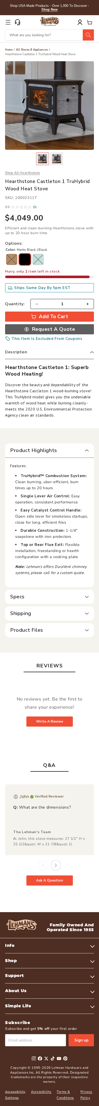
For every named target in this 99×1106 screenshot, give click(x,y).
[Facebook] (40, 1058)
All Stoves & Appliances (32, 50)
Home (8, 50)
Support (14, 975)
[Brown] (11, 259)
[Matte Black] (24, 259)
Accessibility (41, 1092)
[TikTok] (53, 1058)
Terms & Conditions (65, 1095)
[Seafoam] (38, 259)
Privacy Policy (86, 1095)
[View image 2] (56, 158)
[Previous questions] (43, 865)
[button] (8, 22)
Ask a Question (49, 880)
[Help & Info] (17, 22)
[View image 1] (42, 158)
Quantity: (15, 304)
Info (9, 945)
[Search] (88, 34)
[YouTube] (59, 1058)
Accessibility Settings (15, 1095)
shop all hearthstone (22, 173)
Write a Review (49, 721)
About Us (16, 990)
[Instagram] (34, 1058)
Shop (11, 960)
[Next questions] (56, 865)
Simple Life (18, 1005)
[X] (46, 1058)
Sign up (81, 1040)
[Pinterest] (65, 1058)
